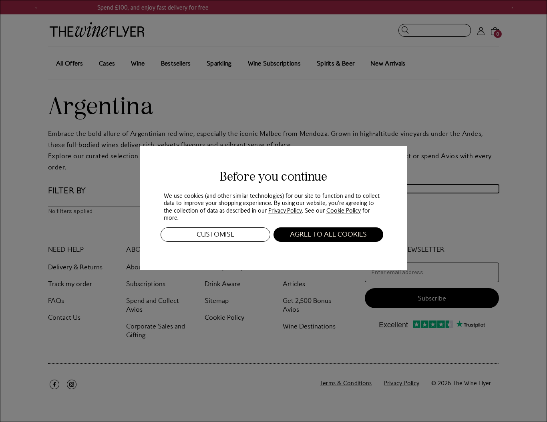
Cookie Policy (343, 210)
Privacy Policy (285, 210)
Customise (215, 234)
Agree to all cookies (328, 234)
